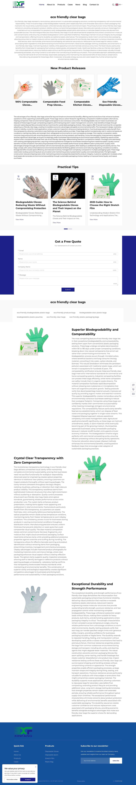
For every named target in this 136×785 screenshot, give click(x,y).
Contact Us (94, 5)
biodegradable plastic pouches (30, 317)
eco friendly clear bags (56, 317)
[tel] (133, 389)
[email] (133, 394)
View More (19, 219)
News (77, 5)
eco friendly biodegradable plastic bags (33, 313)
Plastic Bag (49, 762)
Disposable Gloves (52, 751)
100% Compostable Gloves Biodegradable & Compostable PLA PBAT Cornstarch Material (26, 103)
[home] (23, 732)
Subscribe (116, 760)
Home (41, 5)
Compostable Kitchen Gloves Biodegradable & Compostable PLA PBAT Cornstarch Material (81, 103)
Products (61, 5)
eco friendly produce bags (64, 313)
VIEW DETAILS (26, 86)
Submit (68, 289)
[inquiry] (133, 385)
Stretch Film (49, 758)
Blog (85, 5)
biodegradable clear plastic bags (93, 313)
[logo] (18, 4)
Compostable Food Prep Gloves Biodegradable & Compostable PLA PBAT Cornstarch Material (54, 103)
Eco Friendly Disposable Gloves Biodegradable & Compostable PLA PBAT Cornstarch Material (109, 103)
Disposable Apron (51, 755)
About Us (51, 5)
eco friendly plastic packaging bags (84, 317)
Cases (70, 5)
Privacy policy (81, 781)
